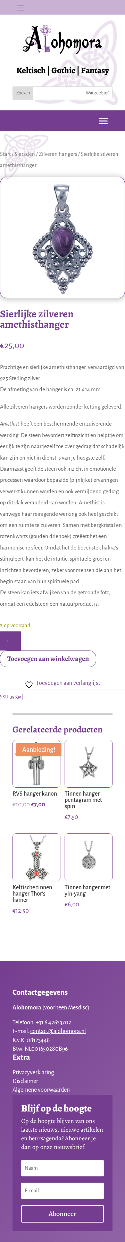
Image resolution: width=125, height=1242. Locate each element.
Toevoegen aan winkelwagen (48, 658)
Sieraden (25, 154)
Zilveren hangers (58, 154)
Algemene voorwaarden (41, 1090)
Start (5, 154)
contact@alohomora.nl (58, 1031)
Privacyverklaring (33, 1072)
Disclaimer (25, 1081)
